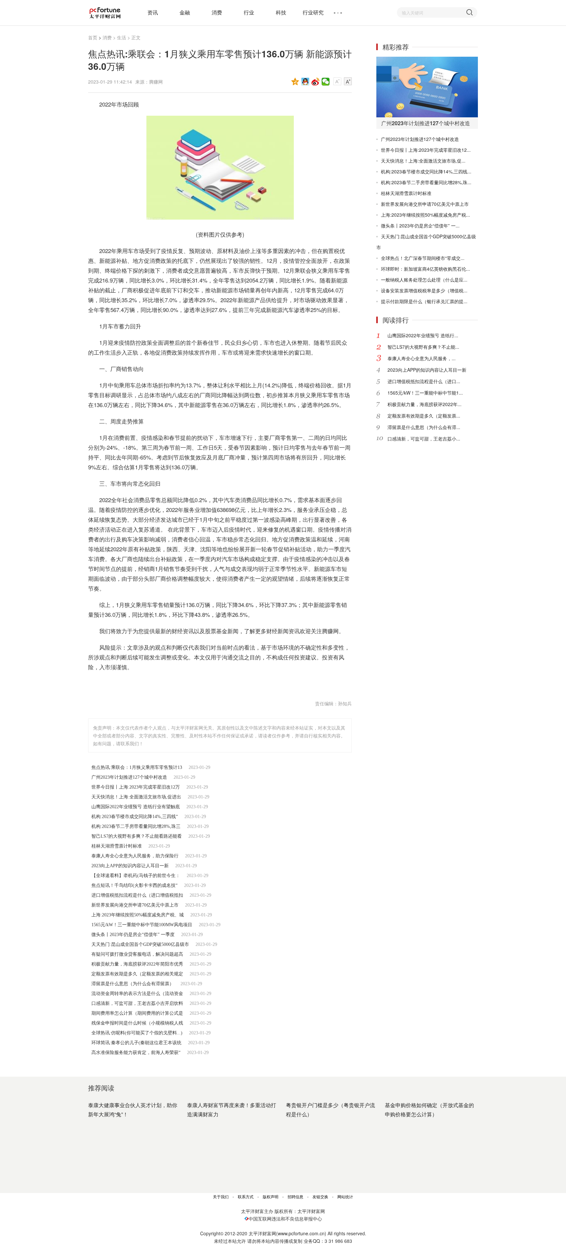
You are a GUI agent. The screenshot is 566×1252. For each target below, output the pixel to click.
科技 (281, 12)
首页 (92, 37)
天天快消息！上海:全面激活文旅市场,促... (423, 160)
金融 (184, 12)
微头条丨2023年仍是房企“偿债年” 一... (420, 225)
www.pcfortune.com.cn (301, 1233)
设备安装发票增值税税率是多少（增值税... (424, 290)
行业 (249, 12)
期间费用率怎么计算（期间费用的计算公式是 (137, 1013)
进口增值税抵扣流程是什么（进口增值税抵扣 (137, 895)
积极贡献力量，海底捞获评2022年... (424, 404)
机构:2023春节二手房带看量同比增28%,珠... (426, 182)
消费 (217, 12)
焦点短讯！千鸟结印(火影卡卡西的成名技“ (134, 885)
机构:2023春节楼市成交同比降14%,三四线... (426, 171)
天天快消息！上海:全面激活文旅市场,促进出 (136, 796)
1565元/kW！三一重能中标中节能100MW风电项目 (141, 924)
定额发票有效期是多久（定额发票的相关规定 (137, 973)
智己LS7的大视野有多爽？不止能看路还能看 (136, 836)
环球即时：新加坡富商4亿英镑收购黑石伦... (425, 268)
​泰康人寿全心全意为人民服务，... (421, 358)
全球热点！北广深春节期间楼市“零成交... (422, 258)
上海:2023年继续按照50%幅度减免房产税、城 (137, 914)
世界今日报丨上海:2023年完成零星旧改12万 (135, 787)
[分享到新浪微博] (315, 82)
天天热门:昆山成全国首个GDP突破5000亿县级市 (140, 944)
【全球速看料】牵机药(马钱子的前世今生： (135, 875)
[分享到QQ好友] (305, 82)
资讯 (152, 12)
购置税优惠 (178, 683)
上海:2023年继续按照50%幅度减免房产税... (425, 214)
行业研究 (313, 12)
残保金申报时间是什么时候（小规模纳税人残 (137, 1023)
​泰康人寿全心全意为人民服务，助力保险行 (135, 855)
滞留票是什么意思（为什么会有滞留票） (132, 983)
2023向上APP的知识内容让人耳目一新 (130, 865)
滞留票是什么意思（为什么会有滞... (423, 427)
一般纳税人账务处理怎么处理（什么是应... (424, 279)
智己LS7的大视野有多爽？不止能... (423, 346)
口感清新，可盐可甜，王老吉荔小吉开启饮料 (137, 1003)
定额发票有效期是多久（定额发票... (423, 415)
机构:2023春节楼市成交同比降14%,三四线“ (134, 816)
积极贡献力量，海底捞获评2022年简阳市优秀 (137, 964)
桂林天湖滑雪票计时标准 (116, 846)
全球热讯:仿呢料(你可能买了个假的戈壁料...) (136, 1032)
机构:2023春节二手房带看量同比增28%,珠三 (135, 826)
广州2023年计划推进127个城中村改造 (129, 777)
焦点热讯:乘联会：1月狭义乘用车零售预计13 (136, 767)
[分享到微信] (326, 82)
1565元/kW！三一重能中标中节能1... (425, 392)
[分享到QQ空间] (295, 82)
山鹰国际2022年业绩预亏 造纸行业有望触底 (135, 806)
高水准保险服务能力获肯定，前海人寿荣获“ (135, 1052)
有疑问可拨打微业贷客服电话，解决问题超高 (137, 954)
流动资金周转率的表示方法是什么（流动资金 (137, 993)
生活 (121, 37)
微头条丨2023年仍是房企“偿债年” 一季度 (133, 934)
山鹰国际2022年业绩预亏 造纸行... (422, 335)
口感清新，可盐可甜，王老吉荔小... (423, 438)
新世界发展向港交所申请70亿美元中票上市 (135, 905)
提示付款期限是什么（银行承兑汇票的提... (424, 301)
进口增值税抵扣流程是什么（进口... (423, 381)
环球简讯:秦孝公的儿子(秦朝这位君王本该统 (136, 1042)
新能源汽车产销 (142, 683)
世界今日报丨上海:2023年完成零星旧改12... (426, 150)
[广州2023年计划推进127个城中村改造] (427, 87)
